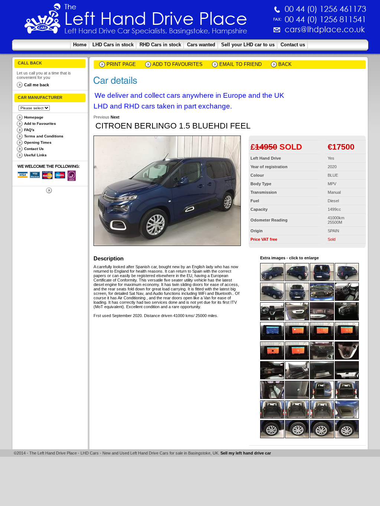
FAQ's (29, 130)
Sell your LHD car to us (248, 44)
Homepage (33, 117)
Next (115, 117)
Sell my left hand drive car (245, 453)
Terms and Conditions (43, 136)
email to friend (240, 64)
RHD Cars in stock (160, 44)
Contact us (293, 44)
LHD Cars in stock (113, 44)
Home (79, 44)
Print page (121, 64)
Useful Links (35, 155)
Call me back (36, 85)
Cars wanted (201, 44)
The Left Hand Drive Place (42, 21)
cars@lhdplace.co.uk (247, 32)
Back (285, 64)
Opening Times (38, 142)
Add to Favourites (40, 123)
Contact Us (34, 149)
